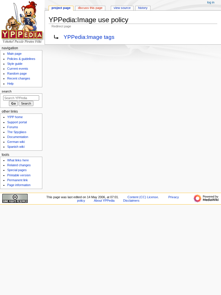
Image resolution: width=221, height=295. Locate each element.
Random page (17, 73)
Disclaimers (131, 200)
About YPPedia (104, 200)
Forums (12, 127)
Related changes (19, 165)
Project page (61, 8)
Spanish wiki (15, 146)
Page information (19, 185)
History (143, 8)
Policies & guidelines (21, 58)
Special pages (17, 170)
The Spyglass (16, 132)
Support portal (17, 122)
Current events (17, 68)
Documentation (17, 137)
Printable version (19, 175)
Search (7, 91)
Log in (210, 2)
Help (10, 83)
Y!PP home (15, 117)
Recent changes (18, 78)
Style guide (14, 63)
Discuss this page (90, 8)
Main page (14, 53)
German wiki (16, 141)
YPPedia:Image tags (89, 37)
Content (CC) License (142, 197)
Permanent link (17, 180)
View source (122, 8)
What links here (18, 160)
